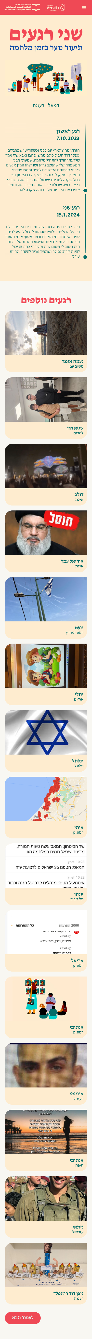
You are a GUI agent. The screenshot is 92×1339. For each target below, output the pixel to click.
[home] (55, 7)
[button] (84, 7)
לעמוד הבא (23, 1318)
